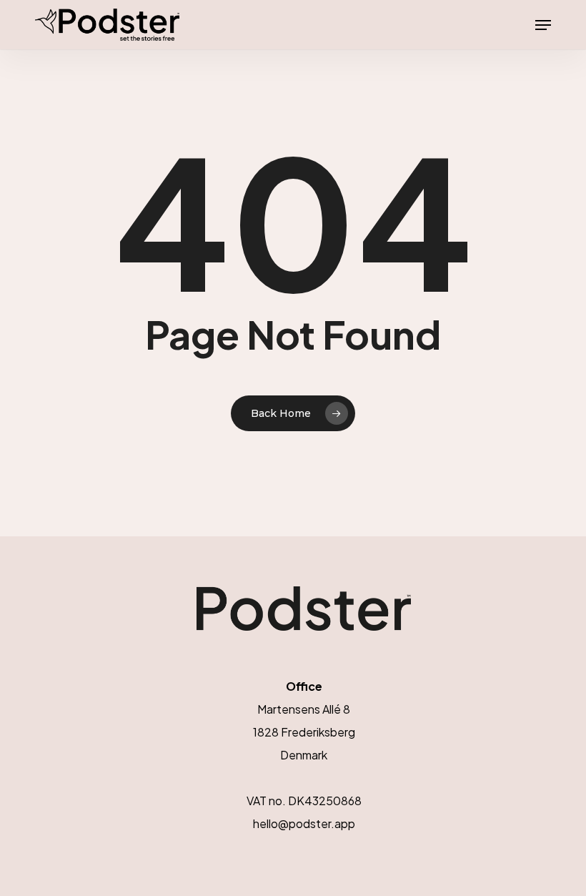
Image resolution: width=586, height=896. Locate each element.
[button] (543, 25)
